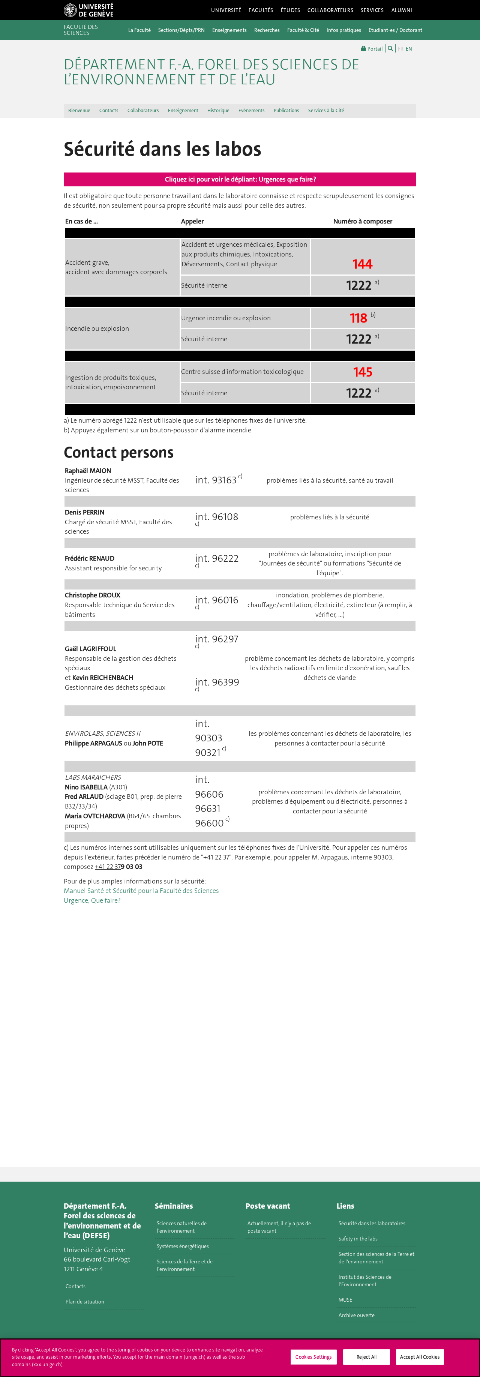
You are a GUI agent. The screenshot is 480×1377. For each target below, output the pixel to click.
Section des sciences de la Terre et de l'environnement (376, 1258)
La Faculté (139, 30)
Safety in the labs (358, 1238)
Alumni (402, 10)
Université (226, 10)
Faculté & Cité (303, 30)
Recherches (267, 30)
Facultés (261, 10)
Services (372, 10)
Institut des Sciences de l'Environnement (365, 1281)
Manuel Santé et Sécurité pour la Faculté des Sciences (141, 890)
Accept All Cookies (420, 1357)
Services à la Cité (326, 110)
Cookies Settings (314, 1357)
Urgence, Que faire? (92, 900)
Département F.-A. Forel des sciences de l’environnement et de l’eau (212, 72)
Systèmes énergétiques (183, 1246)
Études (290, 10)
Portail (374, 48)
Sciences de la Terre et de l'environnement (185, 1265)
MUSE (345, 1299)
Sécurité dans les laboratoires (372, 1223)
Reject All (366, 1357)
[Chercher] (390, 48)
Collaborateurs (330, 10)
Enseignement (183, 110)
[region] (240, 1358)
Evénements (251, 110)
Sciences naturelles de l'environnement (182, 1227)
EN (409, 48)
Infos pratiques (344, 30)
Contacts (108, 110)
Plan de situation (85, 1301)
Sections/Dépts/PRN (181, 30)
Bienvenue (79, 110)
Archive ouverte (357, 1315)
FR (401, 48)
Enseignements (229, 30)
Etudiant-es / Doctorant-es (399, 30)
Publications (286, 110)
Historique (218, 110)
